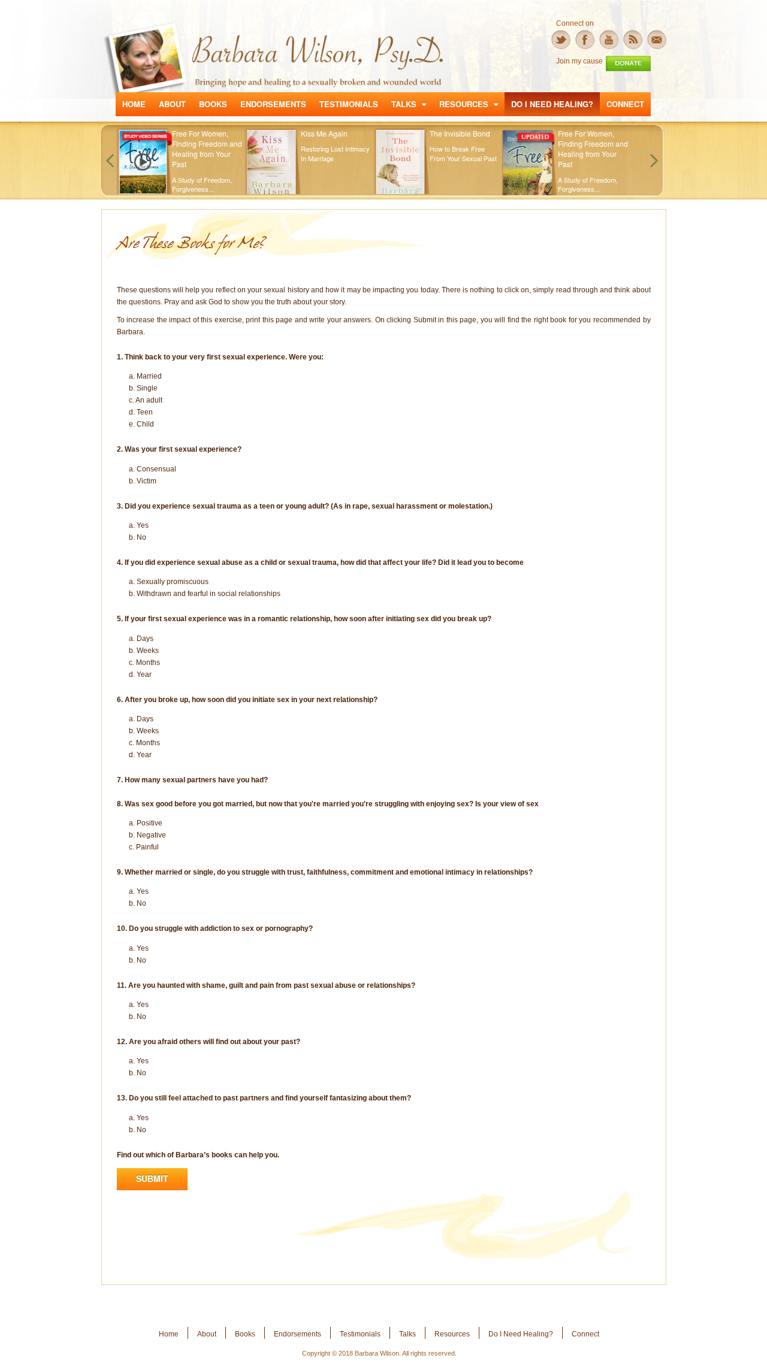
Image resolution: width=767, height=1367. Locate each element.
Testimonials (348, 104)
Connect (625, 104)
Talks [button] (405, 104)
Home (134, 104)
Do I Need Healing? (552, 104)
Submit (152, 1178)
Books (213, 104)
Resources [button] (465, 104)
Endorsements (273, 104)
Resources (452, 1334)
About (172, 104)
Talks (407, 1334)
